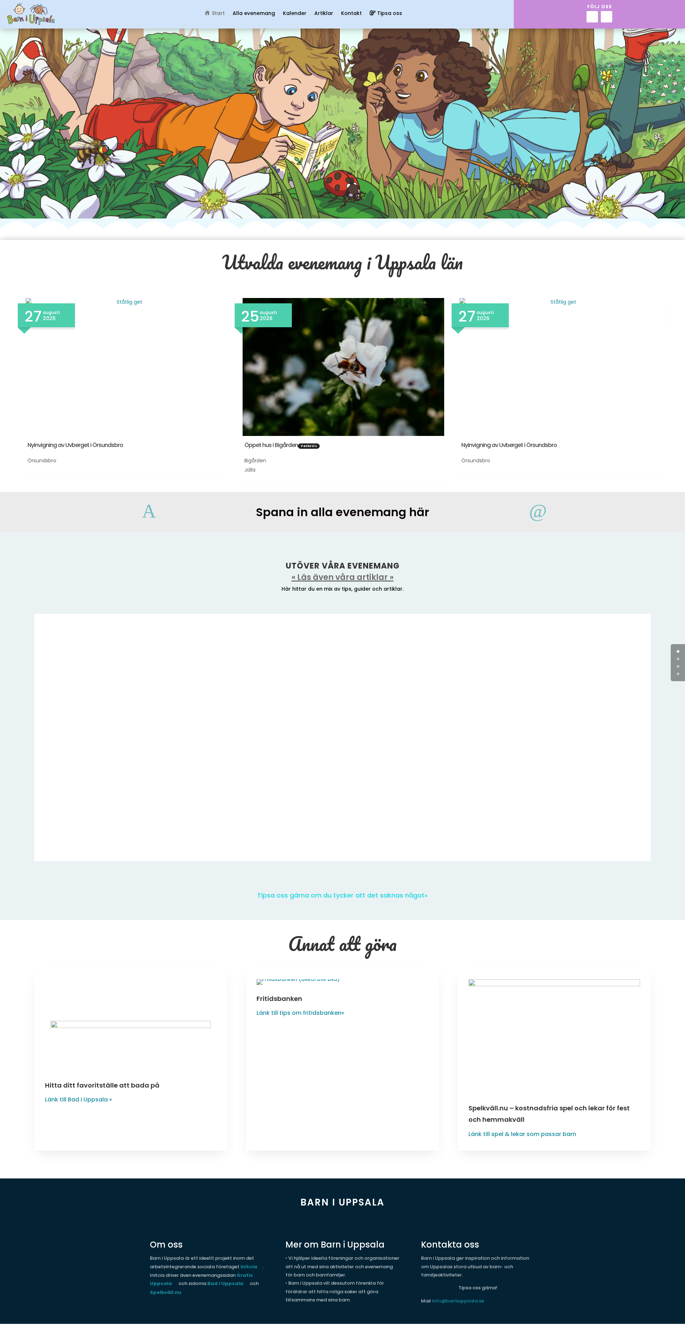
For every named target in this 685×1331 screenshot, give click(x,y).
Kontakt (351, 14)
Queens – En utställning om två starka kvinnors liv (135, 798)
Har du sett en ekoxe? (87, 647)
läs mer (62, 686)
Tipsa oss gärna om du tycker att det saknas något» (342, 895)
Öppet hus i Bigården (271, 445)
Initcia (248, 1266)
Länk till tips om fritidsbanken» (300, 1013)
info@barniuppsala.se (458, 1300)
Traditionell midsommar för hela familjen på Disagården (146, 723)
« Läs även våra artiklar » (342, 577)
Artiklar (323, 14)
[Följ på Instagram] (606, 16)
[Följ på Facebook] (592, 16)
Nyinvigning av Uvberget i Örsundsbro (75, 445)
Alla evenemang (254, 14)
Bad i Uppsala (225, 1283)
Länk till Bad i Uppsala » (78, 1099)
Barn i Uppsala (109, 735)
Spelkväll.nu (165, 1292)
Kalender (294, 14)
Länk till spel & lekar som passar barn (522, 1134)
